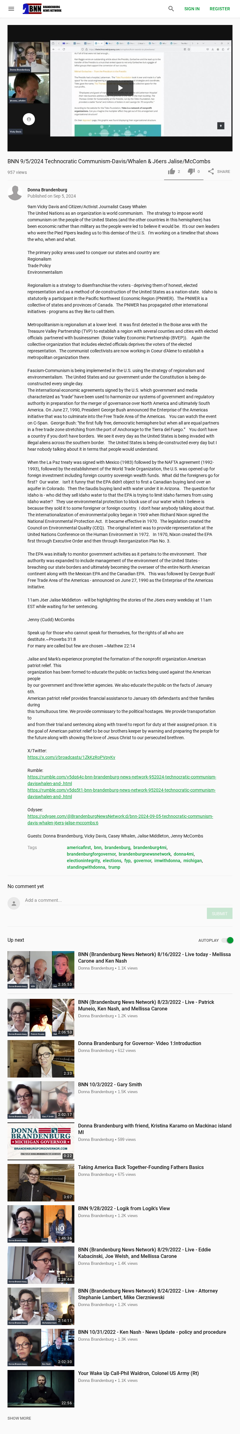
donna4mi (184, 854)
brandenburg (117, 847)
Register (220, 8)
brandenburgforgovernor (91, 854)
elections (112, 860)
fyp (127, 860)
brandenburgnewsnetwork (145, 854)
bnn (98, 847)
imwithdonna (167, 860)
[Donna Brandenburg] (18, 192)
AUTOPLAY (208, 940)
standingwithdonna (86, 867)
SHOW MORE (19, 1418)
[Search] (171, 8)
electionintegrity (83, 860)
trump (114, 867)
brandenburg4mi (150, 847)
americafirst (79, 847)
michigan (192, 860)
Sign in (192, 8)
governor (142, 860)
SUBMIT (220, 913)
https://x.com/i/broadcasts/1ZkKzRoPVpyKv (71, 757)
